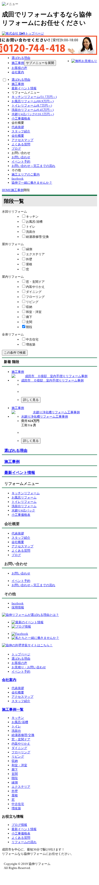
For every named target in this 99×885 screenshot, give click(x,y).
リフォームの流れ (24, 842)
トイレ (16, 726)
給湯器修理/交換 (23, 735)
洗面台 (16, 730)
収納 (15, 761)
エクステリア (21, 787)
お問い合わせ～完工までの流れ (33, 166)
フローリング (21, 752)
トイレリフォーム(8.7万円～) (32, 105)
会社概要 (18, 135)
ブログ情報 (19, 825)
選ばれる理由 (21, 58)
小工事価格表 (21, 118)
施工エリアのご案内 (26, 174)
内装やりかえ (21, 743)
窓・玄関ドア (21, 739)
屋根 (15, 795)
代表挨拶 (18, 127)
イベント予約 (21, 161)
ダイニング (19, 748)
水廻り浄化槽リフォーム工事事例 (44, 416)
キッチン (18, 718)
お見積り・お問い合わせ (29, 667)
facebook (18, 178)
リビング (18, 756)
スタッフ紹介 (21, 131)
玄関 (15, 774)
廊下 (15, 769)
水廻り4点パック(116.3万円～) (33, 114)
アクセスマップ (22, 140)
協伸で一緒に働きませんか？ (32, 182)
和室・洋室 (19, 765)
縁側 (15, 782)
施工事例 (18, 63)
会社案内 (18, 72)
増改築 (16, 808)
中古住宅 (18, 804)
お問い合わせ (21, 157)
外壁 (15, 791)
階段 (15, 778)
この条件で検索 (15, 352)
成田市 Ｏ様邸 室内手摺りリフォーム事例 (52, 380)
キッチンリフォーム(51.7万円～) (34, 97)
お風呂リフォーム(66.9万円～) (33, 101)
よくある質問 (21, 144)
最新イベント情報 (24, 88)
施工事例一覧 (13, 709)
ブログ (16, 148)
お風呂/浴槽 (20, 722)
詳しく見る (31, 400)
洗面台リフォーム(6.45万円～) (33, 110)
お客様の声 (19, 68)
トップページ (34, 33)
